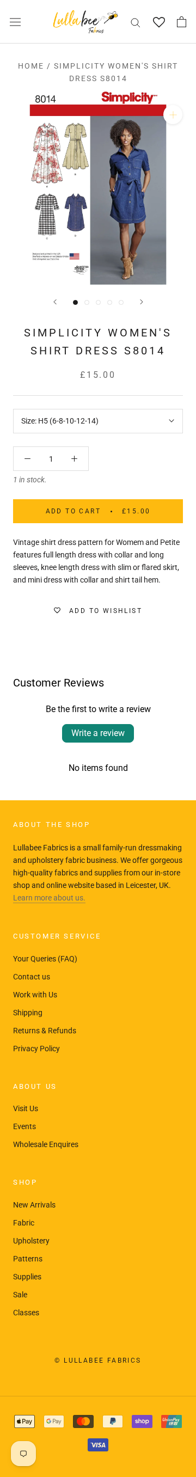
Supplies (27, 1276)
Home (31, 66)
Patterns (27, 1258)
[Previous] (55, 301)
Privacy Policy (36, 1048)
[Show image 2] (86, 302)
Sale (20, 1294)
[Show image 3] (98, 302)
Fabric (23, 1222)
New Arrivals (34, 1204)
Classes (26, 1312)
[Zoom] (172, 114)
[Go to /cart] (181, 21)
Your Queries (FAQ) (45, 958)
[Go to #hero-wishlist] (158, 22)
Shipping (27, 1012)
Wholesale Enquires (45, 1144)
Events (24, 1126)
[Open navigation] (15, 21)
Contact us (31, 976)
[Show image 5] (121, 302)
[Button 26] (74, 458)
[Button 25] (27, 458)
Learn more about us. (49, 897)
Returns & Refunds (44, 1030)
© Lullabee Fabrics (97, 1360)
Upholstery (31, 1240)
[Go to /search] (135, 22)
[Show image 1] (75, 302)
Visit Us (25, 1108)
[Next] (141, 301)
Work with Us (35, 994)
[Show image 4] (109, 302)
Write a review (98, 733)
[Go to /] (85, 21)
